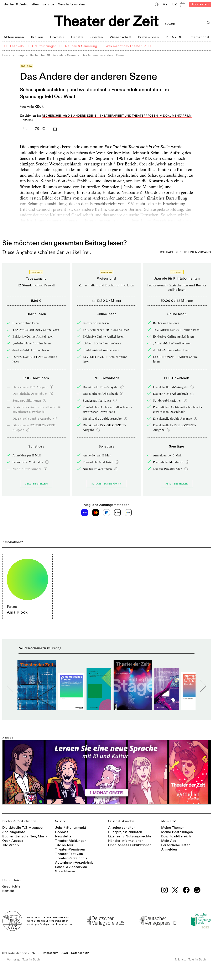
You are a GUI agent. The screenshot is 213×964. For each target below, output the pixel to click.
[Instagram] (164, 890)
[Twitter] (175, 890)
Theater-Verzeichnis (71, 858)
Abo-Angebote (13, 832)
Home (6, 55)
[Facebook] (186, 890)
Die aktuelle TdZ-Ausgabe (22, 828)
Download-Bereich (176, 836)
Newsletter (64, 836)
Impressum (50, 953)
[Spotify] (197, 890)
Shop (20, 55)
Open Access (12, 841)
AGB (65, 953)
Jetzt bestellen (36, 483)
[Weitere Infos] (51, 386)
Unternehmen (12, 880)
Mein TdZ (168, 821)
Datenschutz (80, 953)
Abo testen (200, 4)
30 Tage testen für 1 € (106, 483)
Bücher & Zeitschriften (19, 821)
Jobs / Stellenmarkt (70, 828)
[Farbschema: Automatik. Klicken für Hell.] (156, 4)
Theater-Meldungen (71, 841)
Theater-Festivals (69, 854)
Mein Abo (168, 841)
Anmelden (169, 849)
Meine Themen (173, 828)
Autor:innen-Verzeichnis (74, 862)
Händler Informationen (125, 841)
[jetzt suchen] (209, 23)
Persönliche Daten (176, 845)
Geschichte (11, 886)
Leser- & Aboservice (71, 867)
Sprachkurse (65, 871)
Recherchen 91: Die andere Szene (53, 55)
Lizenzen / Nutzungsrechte (129, 836)
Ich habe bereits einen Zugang (185, 252)
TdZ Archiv (10, 845)
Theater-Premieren (70, 849)
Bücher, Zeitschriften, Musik (24, 836)
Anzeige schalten (121, 828)
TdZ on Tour (64, 845)
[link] (21, 4)
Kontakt (8, 891)
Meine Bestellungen (177, 832)
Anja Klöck (35, 107)
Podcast (61, 832)
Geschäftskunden (121, 821)
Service (60, 821)
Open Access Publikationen (130, 845)
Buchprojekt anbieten (125, 832)
